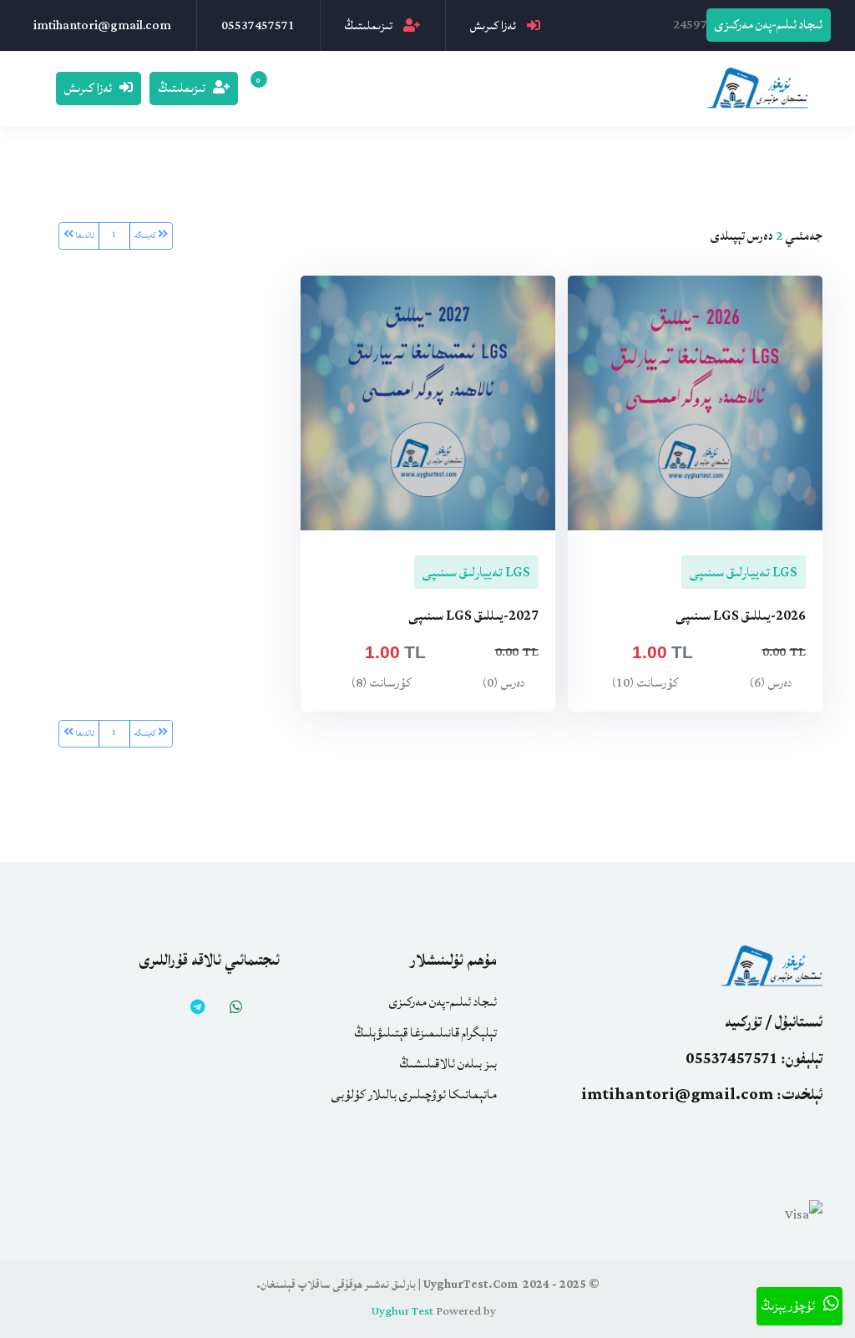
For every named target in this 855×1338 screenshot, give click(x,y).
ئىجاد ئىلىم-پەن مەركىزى (768, 25)
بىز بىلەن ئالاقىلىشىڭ (448, 1064)
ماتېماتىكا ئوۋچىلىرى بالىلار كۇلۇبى (414, 1095)
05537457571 (258, 25)
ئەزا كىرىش (494, 25)
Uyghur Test (402, 1311)
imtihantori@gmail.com (102, 25)
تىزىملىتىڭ (370, 25)
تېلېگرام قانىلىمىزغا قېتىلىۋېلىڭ (425, 1033)
